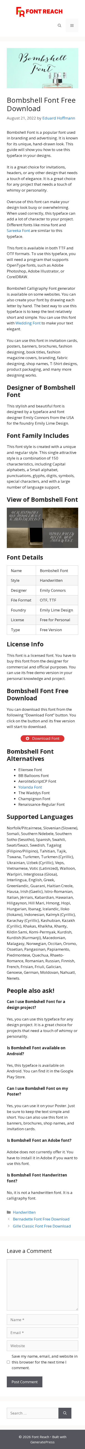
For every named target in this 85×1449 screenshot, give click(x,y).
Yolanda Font (30, 787)
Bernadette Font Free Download (41, 1219)
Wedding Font (28, 323)
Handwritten (24, 1212)
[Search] (64, 1413)
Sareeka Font (18, 230)
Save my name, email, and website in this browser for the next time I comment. (45, 1362)
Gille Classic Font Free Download (42, 1226)
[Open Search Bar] (59, 25)
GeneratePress (42, 1442)
